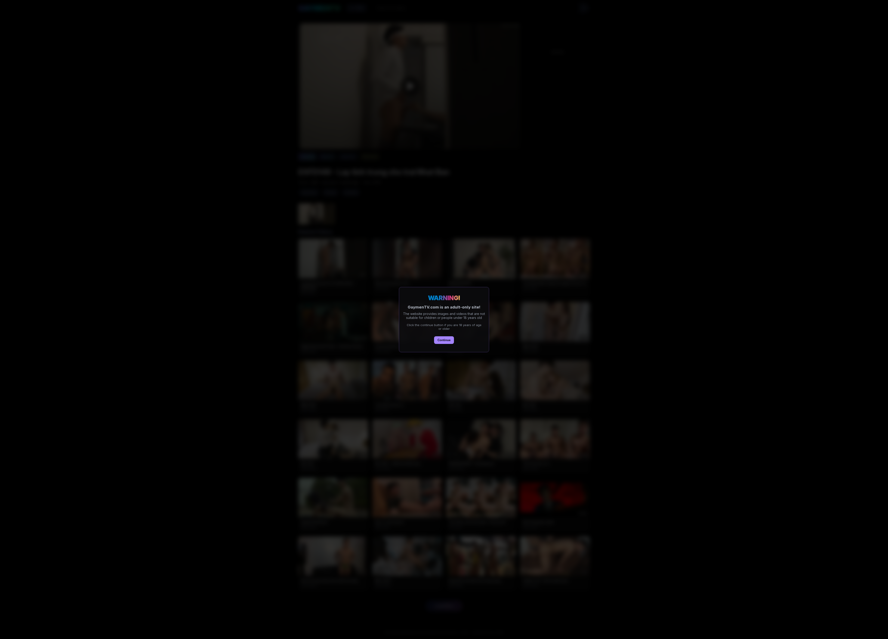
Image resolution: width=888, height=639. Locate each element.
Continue (444, 340)
